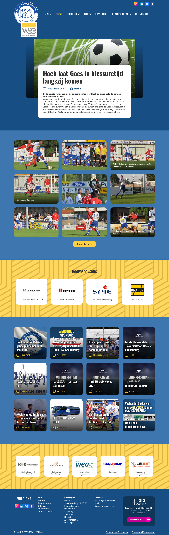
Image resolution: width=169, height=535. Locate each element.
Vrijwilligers (70, 511)
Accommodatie (71, 519)
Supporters (100, 14)
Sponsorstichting (120, 14)
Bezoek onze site (135, 519)
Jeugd (86, 14)
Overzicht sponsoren (104, 506)
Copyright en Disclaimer (117, 532)
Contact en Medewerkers (143, 532)
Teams (46, 14)
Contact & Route (142, 14)
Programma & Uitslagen (44, 504)
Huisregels (69, 522)
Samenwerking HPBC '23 (75, 503)
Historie (68, 517)
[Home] (26, 10)
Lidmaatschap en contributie (72, 507)
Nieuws (59, 14)
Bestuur (68, 500)
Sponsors (68, 514)
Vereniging (72, 14)
